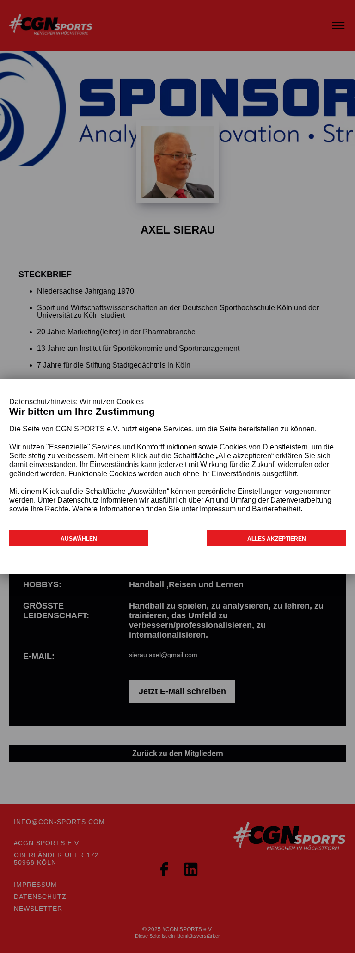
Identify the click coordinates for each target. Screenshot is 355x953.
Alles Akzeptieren (276, 538)
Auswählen (79, 538)
